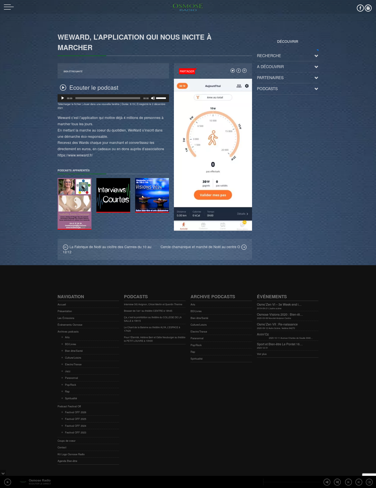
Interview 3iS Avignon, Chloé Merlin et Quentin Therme (153, 304)
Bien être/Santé (73, 71)
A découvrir (270, 66)
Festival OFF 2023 (75, 432)
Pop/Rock (70, 385)
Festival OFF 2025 (75, 419)
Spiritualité (71, 398)
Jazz (67, 371)
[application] (113, 98)
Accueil (62, 304)
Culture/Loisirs (73, 357)
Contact (62, 447)
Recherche (269, 55)
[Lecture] (63, 98)
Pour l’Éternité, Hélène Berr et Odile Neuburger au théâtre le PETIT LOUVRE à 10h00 (154, 338)
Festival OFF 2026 (75, 412)
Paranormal (71, 378)
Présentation (65, 311)
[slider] (161, 97)
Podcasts (267, 88)
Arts (67, 337)
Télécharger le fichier (69, 104)
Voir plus (262, 354)
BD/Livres (70, 344)
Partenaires (270, 77)
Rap (67, 391)
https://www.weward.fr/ (75, 155)
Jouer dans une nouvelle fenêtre (101, 104)
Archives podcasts (68, 331)
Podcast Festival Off (69, 406)
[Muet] (153, 98)
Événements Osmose (70, 324)
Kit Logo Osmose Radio (71, 454)
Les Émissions (66, 318)
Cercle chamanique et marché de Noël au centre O (201, 246)
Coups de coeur (66, 440)
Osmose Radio (40, 480)
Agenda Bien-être (67, 461)
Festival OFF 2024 (75, 426)
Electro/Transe (73, 364)
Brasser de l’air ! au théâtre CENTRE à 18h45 (148, 310)
